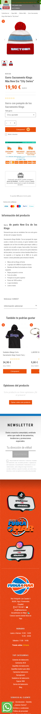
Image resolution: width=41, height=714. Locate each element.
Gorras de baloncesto (20, 684)
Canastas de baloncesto (20, 660)
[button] (4, 63)
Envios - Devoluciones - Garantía (20, 702)
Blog (20, 687)
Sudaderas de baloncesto (20, 678)
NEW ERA (8, 74)
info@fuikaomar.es (20, 610)
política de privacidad (30, 471)
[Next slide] (36, 39)
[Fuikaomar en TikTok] (20, 502)
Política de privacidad (20, 711)
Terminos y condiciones (20, 708)
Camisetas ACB (20, 663)
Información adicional (13, 306)
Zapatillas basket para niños (20, 669)
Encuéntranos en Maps (19, 613)
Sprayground (20, 675)
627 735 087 (19, 607)
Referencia (7, 299)
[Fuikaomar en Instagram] (20, 551)
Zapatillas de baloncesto (20, 666)
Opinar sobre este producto (20, 402)
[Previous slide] (4, 39)
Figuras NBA (20, 681)
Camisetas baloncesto (20, 672)
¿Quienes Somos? (20, 705)
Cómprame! (20, 129)
